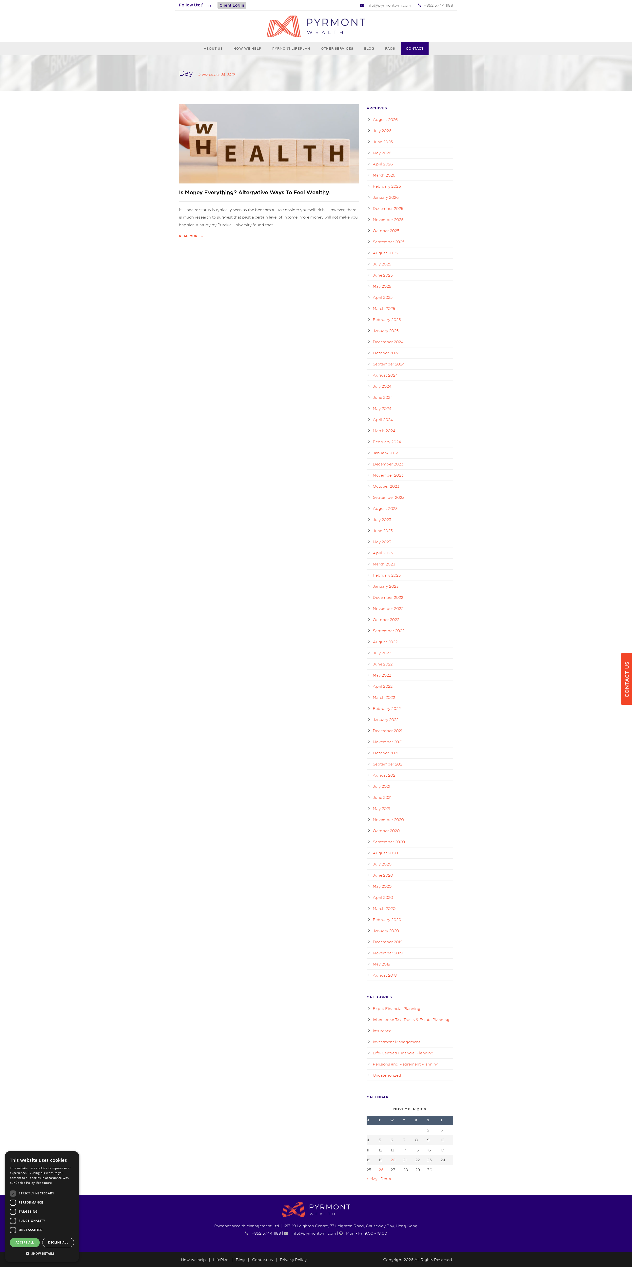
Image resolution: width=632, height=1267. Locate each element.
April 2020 (383, 897)
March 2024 (384, 430)
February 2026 (387, 186)
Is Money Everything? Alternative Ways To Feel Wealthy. (254, 192)
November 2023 (388, 475)
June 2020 (383, 875)
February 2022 (387, 708)
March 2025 (384, 308)
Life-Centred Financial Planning (403, 1052)
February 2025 (387, 319)
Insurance (382, 1030)
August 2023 (385, 508)
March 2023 (384, 564)
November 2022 (388, 608)
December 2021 (387, 730)
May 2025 (382, 286)
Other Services (337, 48)
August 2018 (385, 975)
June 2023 (383, 530)
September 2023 (389, 497)
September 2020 (389, 841)
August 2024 (385, 375)
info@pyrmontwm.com (389, 5)
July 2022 (382, 652)
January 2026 (386, 197)
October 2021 (385, 752)
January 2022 (385, 719)
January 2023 (386, 586)
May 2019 (381, 964)
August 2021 (384, 775)
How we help (247, 48)
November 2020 (388, 819)
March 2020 (384, 908)
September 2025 (389, 241)
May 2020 (382, 886)
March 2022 (384, 697)
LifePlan (221, 1259)
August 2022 (385, 641)
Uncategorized (387, 1075)
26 (381, 1169)
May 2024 (382, 408)
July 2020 (382, 864)
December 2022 (388, 597)
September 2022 (388, 630)
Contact (415, 48)
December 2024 (388, 341)
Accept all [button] (25, 1242)
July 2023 (382, 519)
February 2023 (387, 575)
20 (393, 1159)
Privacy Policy (293, 1259)
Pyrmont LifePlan (291, 48)
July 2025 (382, 263)
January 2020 (386, 930)
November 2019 (388, 952)
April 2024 (383, 419)
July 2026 (382, 130)
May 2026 (382, 152)
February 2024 (387, 441)
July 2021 (381, 786)
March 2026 (384, 175)
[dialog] (42, 1206)
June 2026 (383, 141)
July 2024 (382, 386)
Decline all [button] (58, 1242)
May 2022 (382, 675)
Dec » (385, 1178)
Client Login (231, 5)
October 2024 (386, 352)
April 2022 (383, 686)
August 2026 (385, 119)
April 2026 (383, 163)
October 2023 (386, 486)
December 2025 (388, 208)
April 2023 (383, 552)
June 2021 (382, 797)
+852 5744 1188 (438, 5)
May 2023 (382, 541)
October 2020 (386, 830)
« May (372, 1178)
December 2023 (388, 464)
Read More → (191, 236)
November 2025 (388, 219)
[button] (42, 1253)
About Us (213, 48)
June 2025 (383, 275)
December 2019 (387, 941)
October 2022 (386, 619)
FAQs (390, 48)
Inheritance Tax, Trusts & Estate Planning (411, 1019)
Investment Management (396, 1041)
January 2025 (386, 330)
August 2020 (385, 852)
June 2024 (383, 397)
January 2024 (386, 452)
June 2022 (383, 664)
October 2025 (386, 230)
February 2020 (387, 919)
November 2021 (387, 741)
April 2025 (383, 297)
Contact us (262, 1259)
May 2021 (381, 808)
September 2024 (389, 364)
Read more (44, 1183)
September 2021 (388, 764)
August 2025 (385, 252)
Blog (369, 48)
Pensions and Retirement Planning (406, 1064)
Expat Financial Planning (396, 1008)
